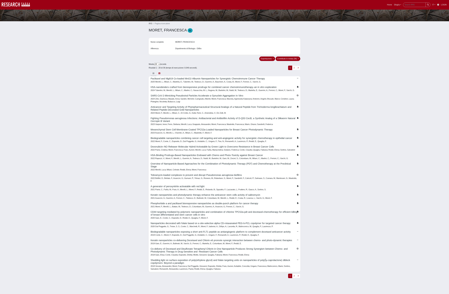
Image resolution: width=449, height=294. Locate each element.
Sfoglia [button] (397, 5)
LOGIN (444, 5)
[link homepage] (17, 4)
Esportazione (266, 59)
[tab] (153, 73)
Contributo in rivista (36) (287, 59)
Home (389, 5)
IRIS (150, 24)
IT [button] (433, 5)
